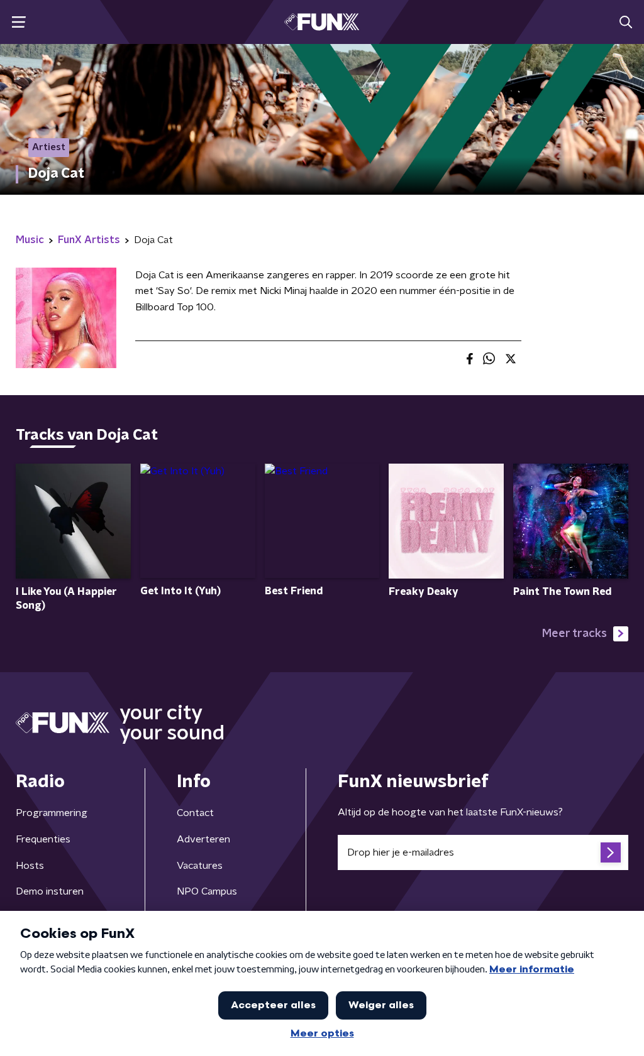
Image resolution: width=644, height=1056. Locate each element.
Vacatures (200, 866)
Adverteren (203, 839)
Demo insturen (50, 891)
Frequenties (43, 839)
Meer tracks (574, 634)
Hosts (30, 866)
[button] (18, 22)
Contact (195, 813)
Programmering (51, 813)
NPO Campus (207, 891)
